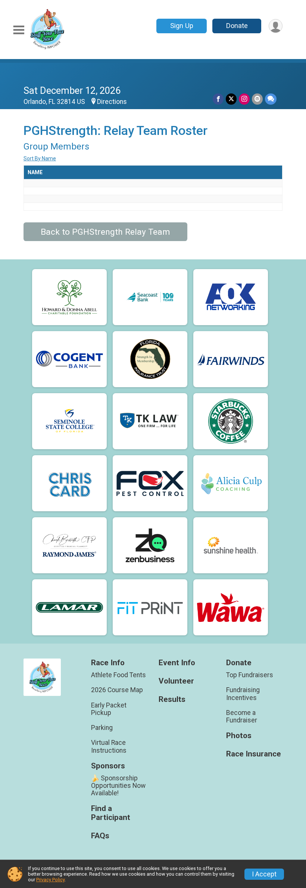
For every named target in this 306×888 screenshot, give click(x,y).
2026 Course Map (117, 690)
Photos (239, 735)
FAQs (100, 836)
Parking (102, 727)
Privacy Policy (50, 879)
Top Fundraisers (249, 675)
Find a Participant (110, 813)
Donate (237, 26)
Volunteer (176, 681)
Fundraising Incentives (243, 693)
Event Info (177, 663)
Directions (112, 101)
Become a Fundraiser (241, 716)
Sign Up (181, 26)
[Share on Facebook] (218, 98)
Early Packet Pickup (109, 709)
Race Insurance (253, 754)
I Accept (264, 874)
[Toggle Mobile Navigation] (18, 30)
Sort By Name (40, 158)
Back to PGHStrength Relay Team (105, 232)
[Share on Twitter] (231, 98)
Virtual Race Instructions (109, 746)
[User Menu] (275, 26)
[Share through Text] (271, 98)
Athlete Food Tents (118, 675)
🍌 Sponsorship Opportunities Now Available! (118, 785)
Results (172, 699)
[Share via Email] (257, 98)
